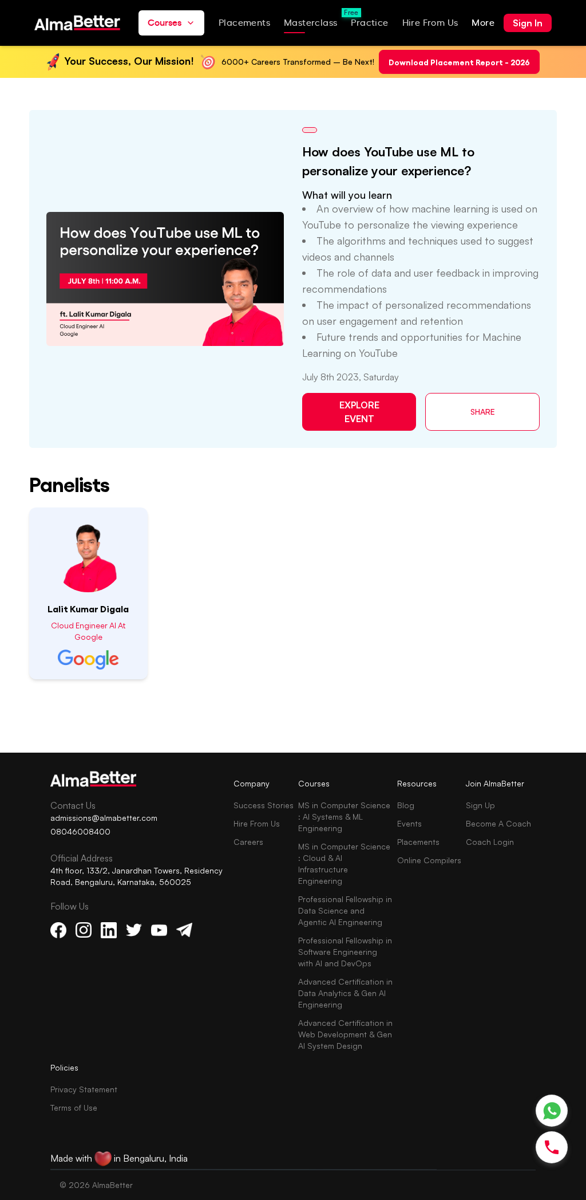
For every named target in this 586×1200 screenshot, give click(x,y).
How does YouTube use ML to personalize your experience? (388, 161)
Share (482, 411)
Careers (248, 842)
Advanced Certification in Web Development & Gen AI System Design (345, 1034)
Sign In (528, 23)
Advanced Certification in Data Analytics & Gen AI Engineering (345, 993)
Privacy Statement (83, 1089)
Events (409, 823)
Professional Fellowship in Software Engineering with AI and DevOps (345, 951)
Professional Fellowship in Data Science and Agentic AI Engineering (345, 910)
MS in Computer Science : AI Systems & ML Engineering (344, 816)
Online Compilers (429, 860)
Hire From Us (256, 823)
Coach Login (490, 842)
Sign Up (480, 805)
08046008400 (80, 831)
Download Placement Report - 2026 (459, 61)
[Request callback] (552, 1147)
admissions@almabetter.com (103, 818)
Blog (405, 805)
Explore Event (359, 411)
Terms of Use (73, 1107)
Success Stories (263, 805)
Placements (418, 842)
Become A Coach (498, 823)
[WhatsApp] (552, 1111)
